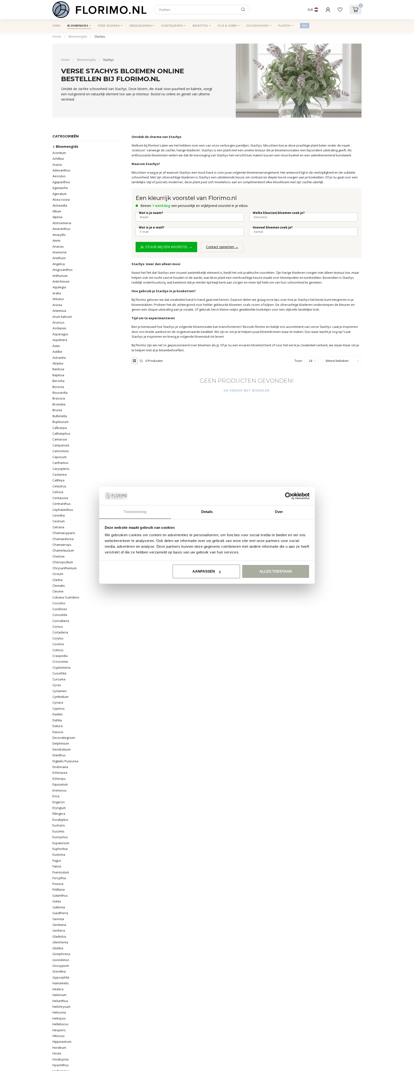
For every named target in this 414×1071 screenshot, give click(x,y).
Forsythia (59, 878)
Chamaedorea (63, 538)
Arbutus (58, 299)
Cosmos (58, 644)
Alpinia (57, 217)
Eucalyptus (60, 819)
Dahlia (57, 720)
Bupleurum (60, 422)
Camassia (59, 439)
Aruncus (58, 322)
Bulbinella (59, 416)
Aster (56, 345)
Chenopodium (62, 562)
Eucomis (58, 831)
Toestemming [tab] (135, 512)
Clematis (58, 585)
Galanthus (60, 895)
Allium (56, 211)
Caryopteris (60, 468)
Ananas (58, 246)
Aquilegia (59, 287)
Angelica (58, 264)
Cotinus (57, 650)
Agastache (60, 188)
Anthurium (60, 275)
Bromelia (58, 404)
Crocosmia (60, 661)
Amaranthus (61, 229)
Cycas (56, 685)
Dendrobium (61, 749)
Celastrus (59, 486)
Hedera (57, 989)
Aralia (56, 293)
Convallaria (60, 620)
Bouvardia (60, 392)
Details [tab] (207, 512)
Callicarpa (59, 427)
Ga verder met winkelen (247, 390)
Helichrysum (61, 1006)
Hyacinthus (60, 1065)
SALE (304, 25)
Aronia (57, 304)
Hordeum (59, 1047)
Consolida (59, 615)
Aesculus (59, 176)
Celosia (57, 492)
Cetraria (58, 527)
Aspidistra (59, 340)
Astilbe (57, 351)
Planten (284, 25)
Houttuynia (60, 1059)
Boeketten (200, 25)
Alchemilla (59, 205)
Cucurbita (59, 673)
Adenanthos (61, 170)
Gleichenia (60, 942)
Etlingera (58, 813)
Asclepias (59, 328)
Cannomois (60, 451)
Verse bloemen (109, 25)
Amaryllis (59, 234)
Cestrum (58, 521)
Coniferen (59, 609)
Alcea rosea (61, 199)
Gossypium (60, 965)
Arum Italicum (62, 316)
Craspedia (60, 656)
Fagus (56, 860)
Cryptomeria (61, 667)
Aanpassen (203, 571)
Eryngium (59, 808)
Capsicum (59, 457)
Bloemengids (77, 25)
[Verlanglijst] (340, 9)
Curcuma (58, 679)
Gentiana (59, 925)
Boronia (58, 386)
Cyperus (58, 708)
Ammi (56, 240)
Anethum (59, 258)
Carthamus (60, 463)
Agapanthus (61, 182)
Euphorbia (60, 849)
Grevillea (59, 971)
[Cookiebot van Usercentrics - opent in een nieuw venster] (289, 496)
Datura (57, 726)
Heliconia (59, 1012)
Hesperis (59, 1030)
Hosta (56, 1053)
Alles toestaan (275, 571)
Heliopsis (59, 1018)
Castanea (59, 474)
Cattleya (58, 480)
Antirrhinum (60, 281)
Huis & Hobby (227, 25)
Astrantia (59, 357)
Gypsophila (60, 977)
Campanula (60, 445)
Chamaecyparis (63, 533)
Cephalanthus (62, 509)
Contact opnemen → (222, 247)
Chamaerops (61, 544)
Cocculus (58, 603)
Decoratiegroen (63, 737)
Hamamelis (60, 983)
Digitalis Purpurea (65, 761)
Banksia (58, 369)
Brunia (57, 410)
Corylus (57, 638)
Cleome (57, 591)
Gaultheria (60, 913)
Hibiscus (58, 1036)
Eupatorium (60, 843)
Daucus (57, 731)
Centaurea (60, 498)
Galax (56, 901)
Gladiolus (59, 936)
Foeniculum (60, 872)
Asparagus (60, 334)
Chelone (58, 556)
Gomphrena (61, 954)
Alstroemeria (61, 223)
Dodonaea (60, 767)
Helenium (59, 995)
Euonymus (60, 837)
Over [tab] (279, 512)
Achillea (58, 158)
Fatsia (56, 866)
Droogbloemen (140, 25)
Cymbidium (60, 697)
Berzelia (58, 381)
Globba (57, 948)
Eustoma (58, 854)
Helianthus (60, 1001)
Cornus (57, 626)
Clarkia (57, 579)
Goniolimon (60, 960)
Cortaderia (60, 632)
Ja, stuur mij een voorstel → (166, 247)
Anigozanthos (62, 270)
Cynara (57, 702)
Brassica (58, 398)
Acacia (57, 164)
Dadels (57, 714)
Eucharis (58, 825)
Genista (58, 919)
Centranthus (61, 503)
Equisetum (60, 784)
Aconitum (59, 152)
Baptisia (58, 375)
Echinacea (59, 772)
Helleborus (60, 1024)
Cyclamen (59, 691)
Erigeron (58, 802)
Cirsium (57, 574)
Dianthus (59, 755)
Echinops (59, 778)
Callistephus (61, 433)
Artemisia (59, 310)
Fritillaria (58, 889)
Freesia (57, 884)
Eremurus (59, 790)
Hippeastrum (61, 1041)
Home (56, 25)
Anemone (59, 252)
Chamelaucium (63, 550)
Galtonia (58, 907)
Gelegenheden (258, 25)
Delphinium (60, 743)
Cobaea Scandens (65, 597)
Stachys (99, 36)
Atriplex (57, 363)
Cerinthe (58, 515)
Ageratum (59, 193)
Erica (55, 796)
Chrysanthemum (64, 568)
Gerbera (58, 930)
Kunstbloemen (172, 25)
